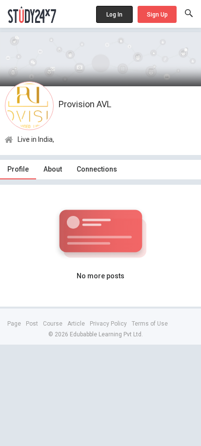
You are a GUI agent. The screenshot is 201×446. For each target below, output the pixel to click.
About (52, 169)
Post (32, 323)
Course (52, 323)
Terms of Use (150, 323)
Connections (97, 169)
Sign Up (157, 14)
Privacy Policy (108, 323)
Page (14, 323)
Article (76, 323)
